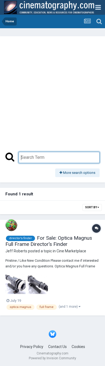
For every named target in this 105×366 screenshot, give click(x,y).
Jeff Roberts (16, 251)
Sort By (91, 207)
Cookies (78, 347)
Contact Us (57, 347)
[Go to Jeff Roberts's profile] (11, 225)
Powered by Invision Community (52, 358)
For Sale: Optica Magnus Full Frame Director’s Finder (48, 241)
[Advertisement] (52, 96)
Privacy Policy (31, 347)
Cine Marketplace (71, 251)
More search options (78, 173)
